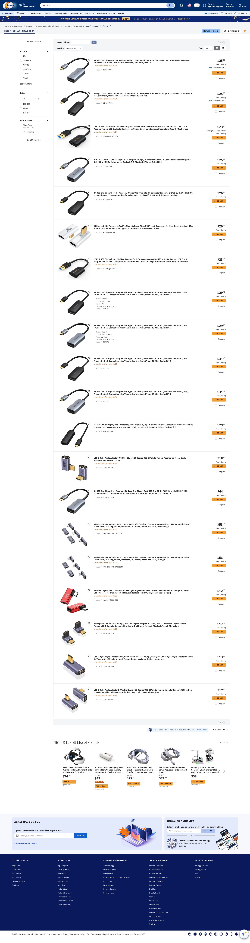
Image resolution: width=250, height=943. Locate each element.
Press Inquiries (108, 885)
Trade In (152, 924)
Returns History (63, 877)
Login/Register (63, 865)
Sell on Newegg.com (156, 869)
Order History (62, 873)
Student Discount (155, 908)
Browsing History (64, 869)
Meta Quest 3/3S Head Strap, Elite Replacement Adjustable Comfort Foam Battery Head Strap (140, 769)
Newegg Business (201, 865)
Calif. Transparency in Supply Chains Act (101, 934)
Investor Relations (109, 869)
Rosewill (198, 877)
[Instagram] (205, 934)
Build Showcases (155, 916)
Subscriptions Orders (65, 901)
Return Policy (16, 877)
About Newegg (108, 865)
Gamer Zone (108, 881)
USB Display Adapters (72, 26)
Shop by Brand (154, 893)
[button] (27, 5)
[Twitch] (226, 934)
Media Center (108, 873)
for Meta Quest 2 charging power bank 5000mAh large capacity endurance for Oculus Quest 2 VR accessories (109, 769)
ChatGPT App (154, 904)
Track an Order (17, 869)
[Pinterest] (216, 934)
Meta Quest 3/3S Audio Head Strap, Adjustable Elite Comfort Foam (173, 769)
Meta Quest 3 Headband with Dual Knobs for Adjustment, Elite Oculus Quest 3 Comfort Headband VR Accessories (77, 769)
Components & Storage (22, 26)
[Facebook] (195, 934)
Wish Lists (61, 885)
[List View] (217, 48)
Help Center (16, 865)
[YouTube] (221, 934)
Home (6, 26)
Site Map (152, 889)
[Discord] (231, 934)
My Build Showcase (64, 893)
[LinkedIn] (211, 934)
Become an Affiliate (156, 881)
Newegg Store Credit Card (158, 912)
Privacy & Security (18, 881)
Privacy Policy (68, 934)
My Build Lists (62, 889)
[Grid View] (223, 48)
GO (94, 42)
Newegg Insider (109, 893)
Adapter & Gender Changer (48, 26)
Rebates (152, 897)
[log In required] (89, 60)
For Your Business (155, 873)
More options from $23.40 (216, 131)
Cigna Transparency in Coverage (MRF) (131, 934)
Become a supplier (156, 865)
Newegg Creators (155, 885)
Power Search (33, 41)
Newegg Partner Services (158, 877)
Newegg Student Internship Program (116, 877)
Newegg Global (200, 869)
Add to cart (219, 73)
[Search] (170, 5)
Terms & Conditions (55, 934)
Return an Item (17, 873)
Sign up (81, 835)
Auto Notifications (64, 904)
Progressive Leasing (156, 920)
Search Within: (63, 42)
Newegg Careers (109, 889)
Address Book (63, 881)
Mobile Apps (153, 901)
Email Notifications (64, 897)
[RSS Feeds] (245, 31)
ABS (196, 873)
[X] (200, 934)
